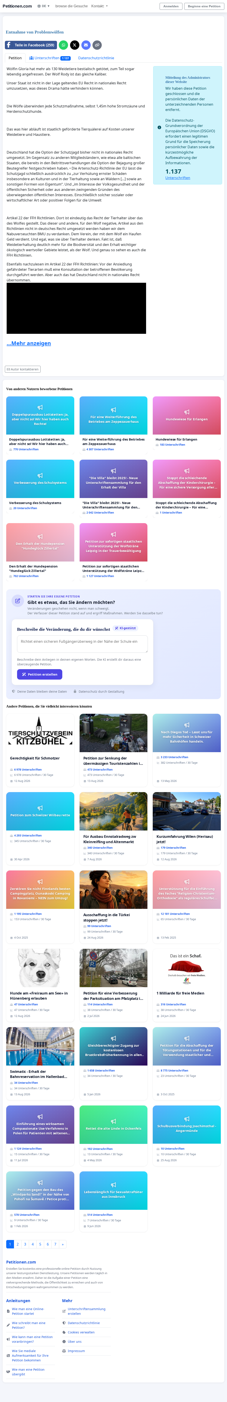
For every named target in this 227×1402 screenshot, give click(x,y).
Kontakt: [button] (98, 6)
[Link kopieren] (97, 45)
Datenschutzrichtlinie (96, 57)
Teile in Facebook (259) (34, 45)
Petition (15, 57)
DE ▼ (46, 6)
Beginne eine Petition (204, 6)
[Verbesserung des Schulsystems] (40, 486)
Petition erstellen (42, 674)
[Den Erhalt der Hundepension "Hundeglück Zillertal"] (40, 552)
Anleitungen (18, 1300)
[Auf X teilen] (74, 45)
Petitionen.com (17, 6)
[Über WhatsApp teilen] (63, 45)
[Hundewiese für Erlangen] (187, 423)
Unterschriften (51, 57)
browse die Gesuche (71, 6)
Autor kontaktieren (25, 369)
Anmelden (171, 6)
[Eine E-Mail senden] (86, 45)
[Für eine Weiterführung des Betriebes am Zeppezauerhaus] (114, 425)
